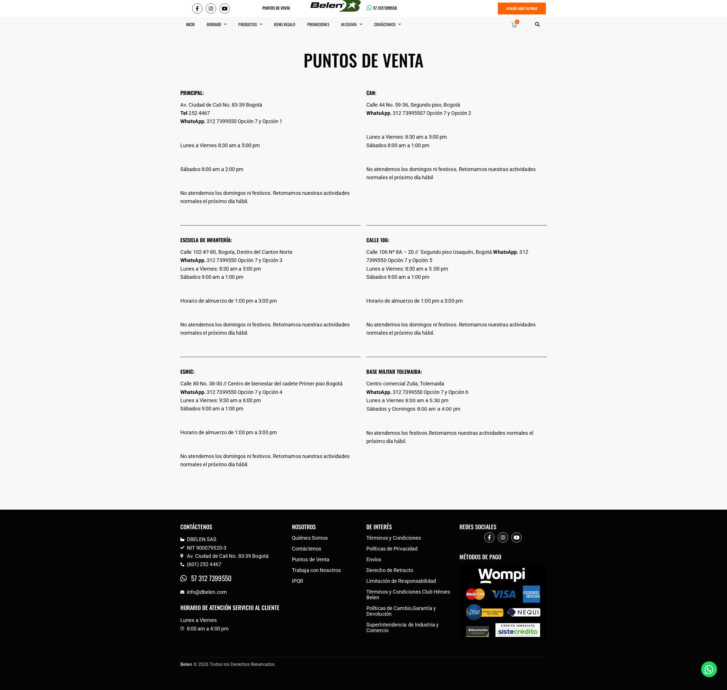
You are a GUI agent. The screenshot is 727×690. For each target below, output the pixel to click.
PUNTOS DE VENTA (276, 8)
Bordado (214, 24)
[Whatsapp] (709, 669)
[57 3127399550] (369, 8)
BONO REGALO (284, 24)
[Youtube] (225, 8)
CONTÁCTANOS (385, 24)
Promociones (318, 24)
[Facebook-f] (197, 8)
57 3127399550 (385, 8)
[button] (537, 24)
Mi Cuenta (349, 24)
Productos (247, 24)
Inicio (190, 24)
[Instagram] (211, 8)
